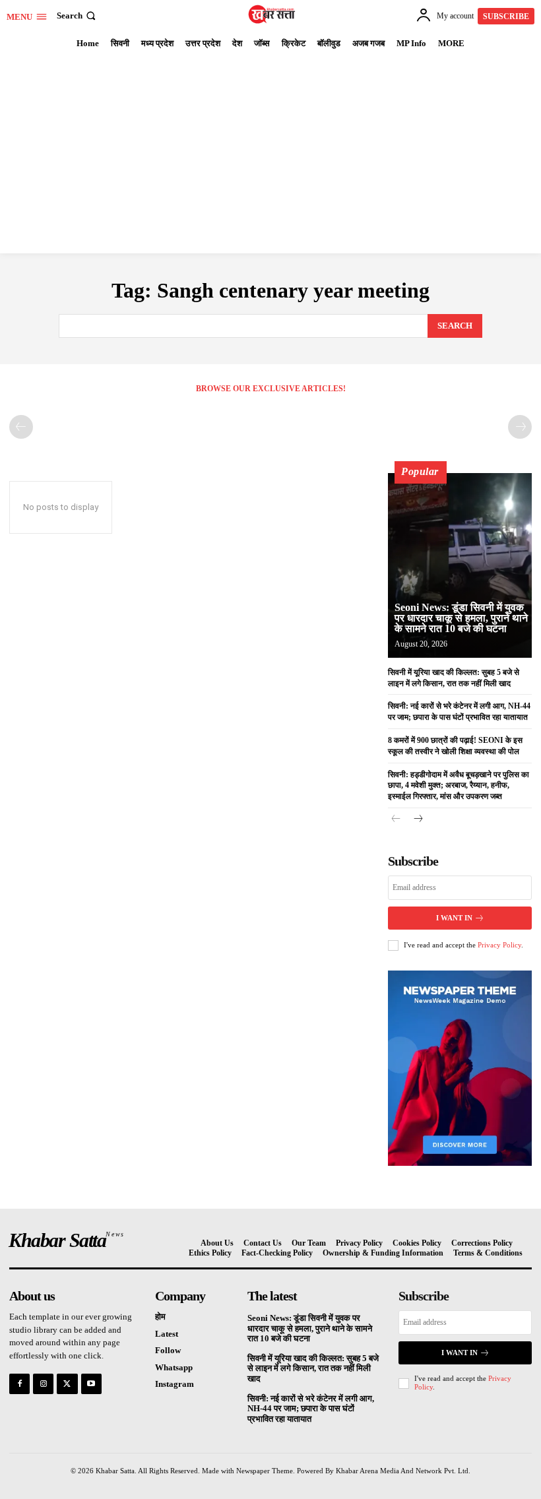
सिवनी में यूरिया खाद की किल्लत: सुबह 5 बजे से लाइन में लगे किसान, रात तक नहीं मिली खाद (313, 1368)
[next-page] (417, 820)
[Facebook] (19, 1384)
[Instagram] (43, 1384)
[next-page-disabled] (520, 427)
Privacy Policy (499, 945)
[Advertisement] (270, 154)
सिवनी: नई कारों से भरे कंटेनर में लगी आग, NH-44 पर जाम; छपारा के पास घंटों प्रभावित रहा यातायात (310, 1408)
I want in (454, 918)
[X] (67, 1384)
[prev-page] (21, 427)
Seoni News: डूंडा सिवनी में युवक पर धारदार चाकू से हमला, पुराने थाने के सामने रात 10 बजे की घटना (461, 618)
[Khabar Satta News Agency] (272, 14)
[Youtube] (91, 1384)
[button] (77, 15)
